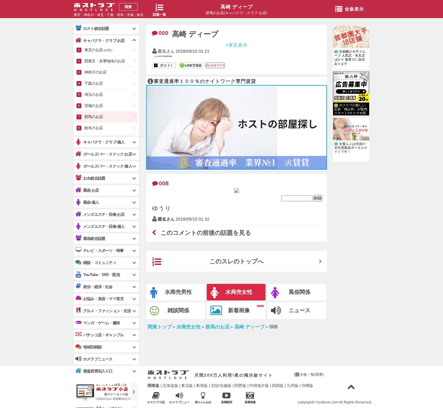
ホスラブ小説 (156, 402)
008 (164, 183)
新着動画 (226, 402)
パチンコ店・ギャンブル (103, 335)
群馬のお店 (93, 117)
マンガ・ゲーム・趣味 (101, 323)
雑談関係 (178, 310)
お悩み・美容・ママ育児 (103, 299)
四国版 (278, 385)
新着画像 (239, 310)
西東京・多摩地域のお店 (104, 61)
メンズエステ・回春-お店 (103, 214)
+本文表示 (237, 44)
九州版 (292, 385)
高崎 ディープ (237, 6)
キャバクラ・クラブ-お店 (103, 40)
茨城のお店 (93, 105)
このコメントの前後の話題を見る (206, 232)
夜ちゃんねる (203, 402)
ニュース (299, 310)
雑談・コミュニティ (99, 262)
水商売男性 (178, 292)
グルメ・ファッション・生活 (107, 311)
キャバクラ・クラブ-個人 (103, 142)
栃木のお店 (93, 128)
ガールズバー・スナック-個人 (107, 166)
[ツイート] (164, 65)
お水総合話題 (94, 178)
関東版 (153, 385)
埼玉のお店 (93, 94)
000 (163, 33)
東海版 (202, 385)
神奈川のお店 (95, 72)
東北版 (187, 385)
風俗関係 (299, 292)
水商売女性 (239, 292)
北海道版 (170, 385)
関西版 (240, 385)
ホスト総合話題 (96, 28)
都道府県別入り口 (98, 371)
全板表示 (354, 8)
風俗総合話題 (94, 238)
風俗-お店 (91, 190)
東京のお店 (98, 50)
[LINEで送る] (190, 65)
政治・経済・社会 (98, 286)
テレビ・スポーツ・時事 (103, 250)
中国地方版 (259, 385)
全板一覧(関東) (312, 374)
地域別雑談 (92, 347)
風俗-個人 (91, 202)
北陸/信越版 (221, 385)
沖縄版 (307, 385)
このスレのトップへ (236, 261)
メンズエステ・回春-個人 (103, 226)
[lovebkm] (215, 65)
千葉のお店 (93, 83)
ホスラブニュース (179, 402)
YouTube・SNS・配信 (101, 274)
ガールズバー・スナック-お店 (107, 154)
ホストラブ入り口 (168, 374)
